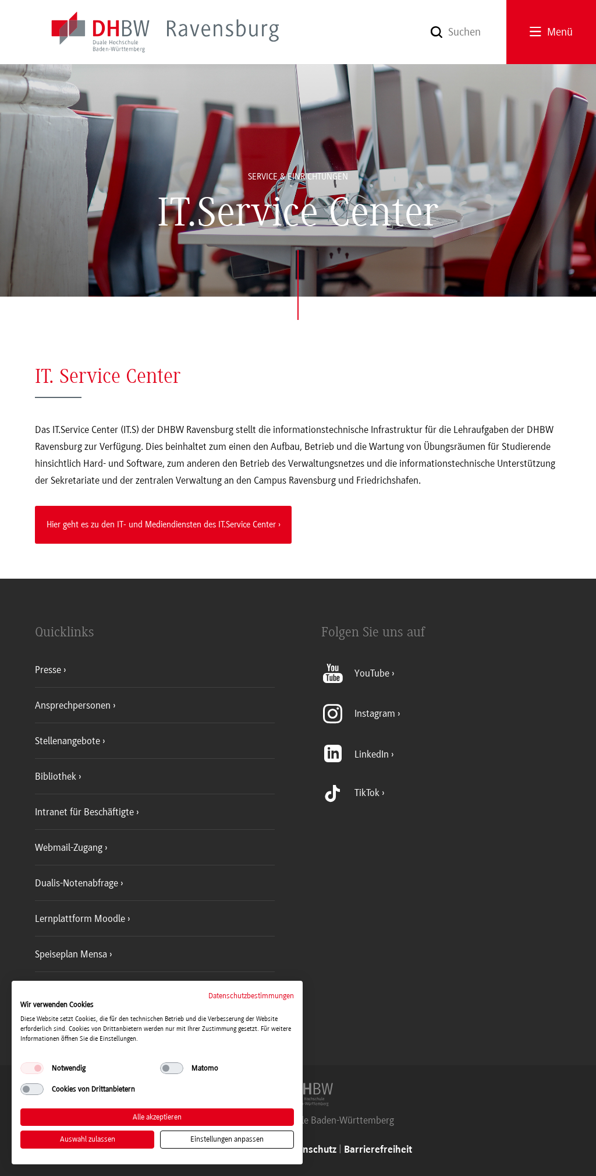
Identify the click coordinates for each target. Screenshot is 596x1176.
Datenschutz (309, 1150)
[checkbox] (32, 1068)
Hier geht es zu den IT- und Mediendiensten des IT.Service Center (161, 524)
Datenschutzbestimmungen (251, 995)
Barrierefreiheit (378, 1150)
